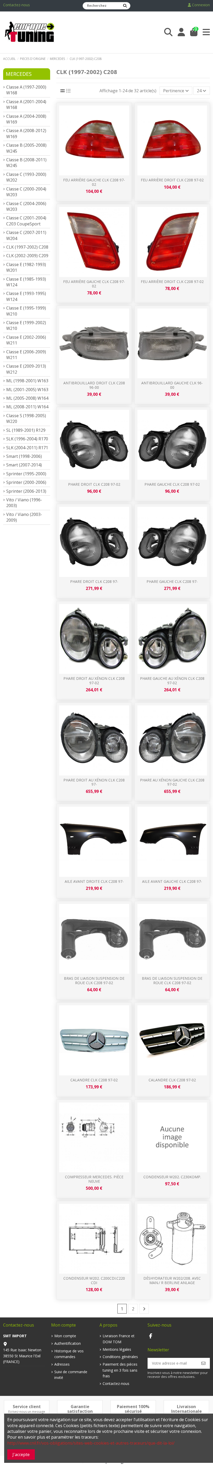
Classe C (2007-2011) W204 (26, 235)
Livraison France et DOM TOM (119, 1338)
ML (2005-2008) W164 (27, 398)
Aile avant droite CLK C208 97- (94, 881)
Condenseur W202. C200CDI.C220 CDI (94, 1280)
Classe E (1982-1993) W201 (26, 267)
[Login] (181, 32)
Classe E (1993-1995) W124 (26, 296)
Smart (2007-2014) (24, 465)
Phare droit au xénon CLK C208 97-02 (94, 680)
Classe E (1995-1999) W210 (26, 311)
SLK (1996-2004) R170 (27, 439)
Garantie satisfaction (80, 1409)
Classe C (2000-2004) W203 (26, 192)
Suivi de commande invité (70, 1374)
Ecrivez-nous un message (26, 1411)
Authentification (67, 1343)
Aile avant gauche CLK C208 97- (172, 881)
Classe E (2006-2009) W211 (26, 354)
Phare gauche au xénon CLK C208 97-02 (172, 680)
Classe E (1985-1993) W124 (26, 282)
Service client (27, 1406)
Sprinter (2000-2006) (26, 482)
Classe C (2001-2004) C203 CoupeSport (26, 220)
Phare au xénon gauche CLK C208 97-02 (172, 782)
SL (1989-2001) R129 (25, 430)
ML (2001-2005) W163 (27, 389)
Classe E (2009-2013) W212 (26, 369)
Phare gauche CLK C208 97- (172, 581)
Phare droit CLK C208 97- (94, 581)
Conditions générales (120, 1356)
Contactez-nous (16, 4)
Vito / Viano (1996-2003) (24, 502)
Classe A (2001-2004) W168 (26, 104)
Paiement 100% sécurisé (133, 1409)
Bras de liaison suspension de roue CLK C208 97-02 (94, 980)
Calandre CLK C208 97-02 (94, 1079)
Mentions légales (117, 1349)
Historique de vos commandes (69, 1353)
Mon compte (65, 1335)
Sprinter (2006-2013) (26, 491)
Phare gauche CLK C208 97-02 (172, 484)
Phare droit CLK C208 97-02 (94, 484)
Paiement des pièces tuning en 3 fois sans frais (120, 1370)
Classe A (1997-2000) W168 (26, 90)
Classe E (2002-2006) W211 (26, 340)
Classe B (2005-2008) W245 (26, 148)
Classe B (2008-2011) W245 (26, 162)
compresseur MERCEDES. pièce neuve (94, 1179)
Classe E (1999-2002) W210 (26, 325)
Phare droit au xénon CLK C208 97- (94, 782)
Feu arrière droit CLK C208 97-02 (172, 179)
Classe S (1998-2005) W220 (26, 418)
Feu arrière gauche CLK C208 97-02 (94, 182)
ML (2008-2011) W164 (27, 407)
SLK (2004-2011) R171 (27, 448)
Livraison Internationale (186, 1409)
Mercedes (19, 73)
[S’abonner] (203, 1363)
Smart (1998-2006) (24, 456)
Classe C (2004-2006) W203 (26, 206)
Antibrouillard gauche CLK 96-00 (172, 385)
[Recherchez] (124, 5)
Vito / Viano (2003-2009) (24, 517)
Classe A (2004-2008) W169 (26, 119)
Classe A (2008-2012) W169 (26, 133)
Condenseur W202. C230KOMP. (172, 1176)
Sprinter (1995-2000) (26, 474)
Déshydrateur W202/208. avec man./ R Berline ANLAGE (172, 1280)
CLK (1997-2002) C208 (27, 247)
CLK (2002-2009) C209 (27, 255)
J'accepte (21, 1454)
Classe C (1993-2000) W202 (26, 177)
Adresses (62, 1364)
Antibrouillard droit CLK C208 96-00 (94, 385)
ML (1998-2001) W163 (27, 381)
